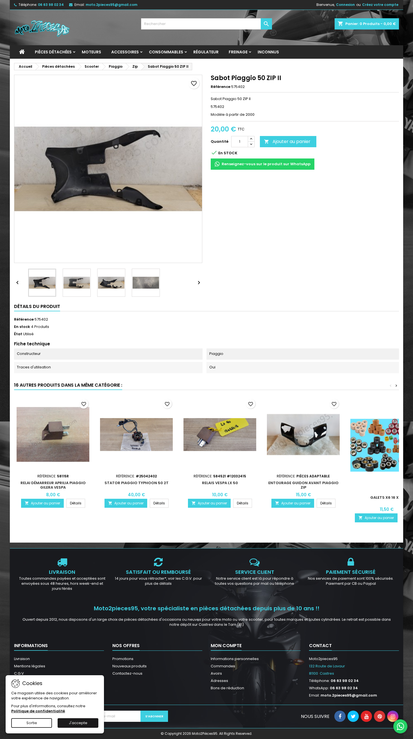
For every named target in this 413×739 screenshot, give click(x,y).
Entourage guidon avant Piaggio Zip (303, 485)
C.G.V (19, 673)
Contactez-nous (127, 673)
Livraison (22, 658)
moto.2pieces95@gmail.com (111, 4)
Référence (220, 86)
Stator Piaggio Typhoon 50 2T (137, 483)
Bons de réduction (227, 688)
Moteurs (91, 52)
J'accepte (78, 723)
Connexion (345, 4)
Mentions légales (29, 666)
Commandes (223, 666)
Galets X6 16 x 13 (386, 497)
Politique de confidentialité (38, 711)
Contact (320, 645)
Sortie (31, 723)
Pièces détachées (53, 52)
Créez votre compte (380, 4)
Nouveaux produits (129, 666)
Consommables (166, 52)
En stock (22, 326)
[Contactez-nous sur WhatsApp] (400, 726)
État (18, 334)
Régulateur (206, 52)
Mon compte (226, 645)
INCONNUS (268, 52)
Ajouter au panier (287, 141)
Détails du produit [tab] (37, 306)
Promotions (122, 658)
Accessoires (125, 52)
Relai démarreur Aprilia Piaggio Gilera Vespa (53, 485)
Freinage (238, 52)
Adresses (219, 680)
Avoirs (216, 673)
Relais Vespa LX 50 (220, 483)
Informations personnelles (235, 658)
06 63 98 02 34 (51, 4)
